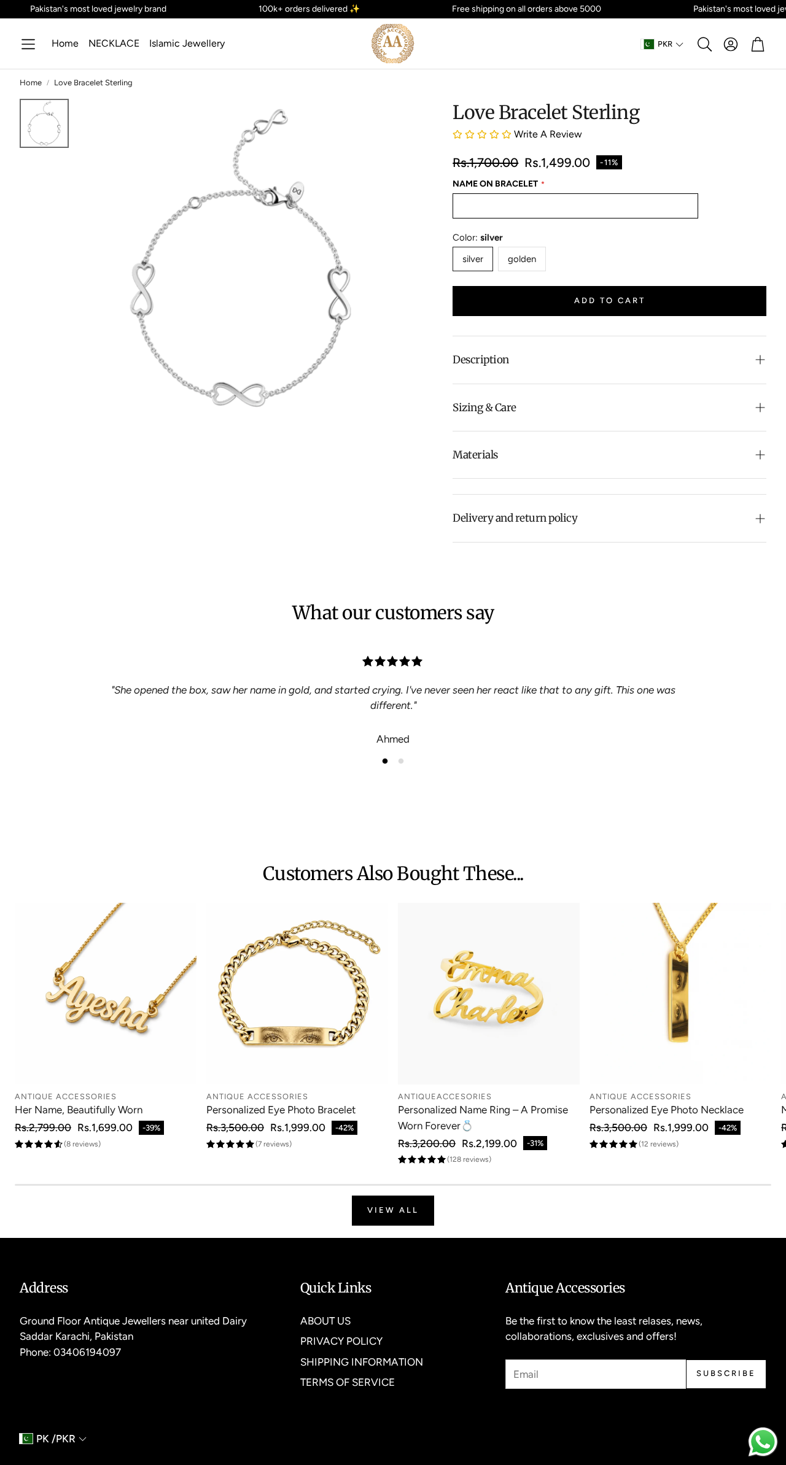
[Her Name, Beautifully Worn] (105, 993)
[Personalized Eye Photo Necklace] (680, 993)
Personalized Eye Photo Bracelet (281, 1110)
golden (522, 259)
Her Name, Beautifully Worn (78, 1110)
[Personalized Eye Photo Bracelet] (297, 993)
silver (472, 259)
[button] (28, 44)
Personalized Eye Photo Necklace (667, 1110)
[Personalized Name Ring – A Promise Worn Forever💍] (489, 993)
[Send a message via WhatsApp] (763, 1442)
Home (31, 82)
